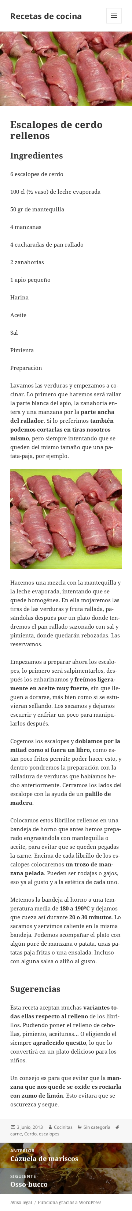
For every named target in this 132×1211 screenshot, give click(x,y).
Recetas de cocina (46, 15)
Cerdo (30, 1134)
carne (16, 1134)
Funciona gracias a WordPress (69, 1202)
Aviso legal (21, 1202)
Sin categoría (97, 1127)
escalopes (49, 1134)
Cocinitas (63, 1127)
